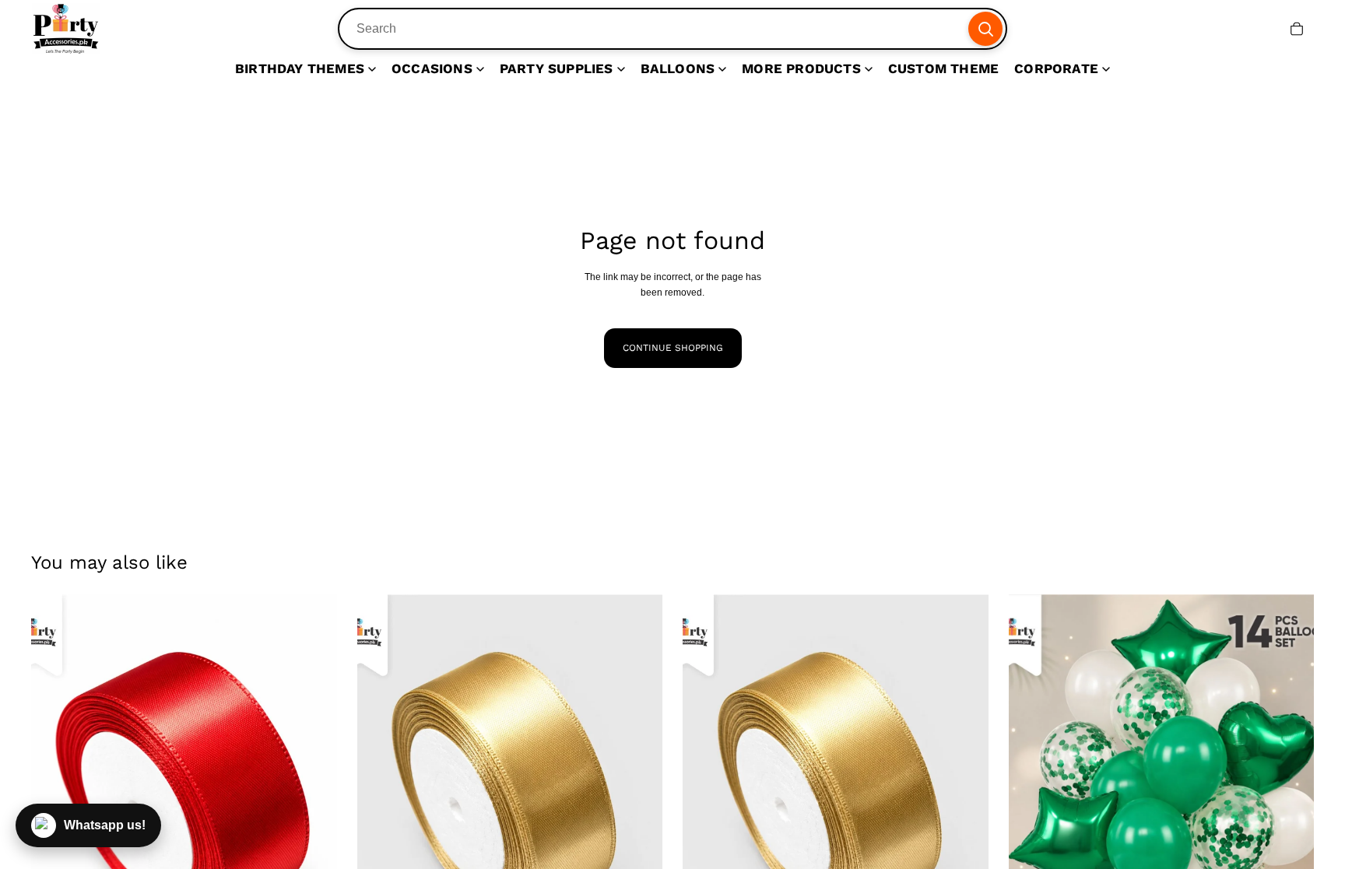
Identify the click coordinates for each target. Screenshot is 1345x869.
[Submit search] (985, 29)
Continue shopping (673, 347)
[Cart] (1297, 29)
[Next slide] (313, 786)
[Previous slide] (54, 786)
